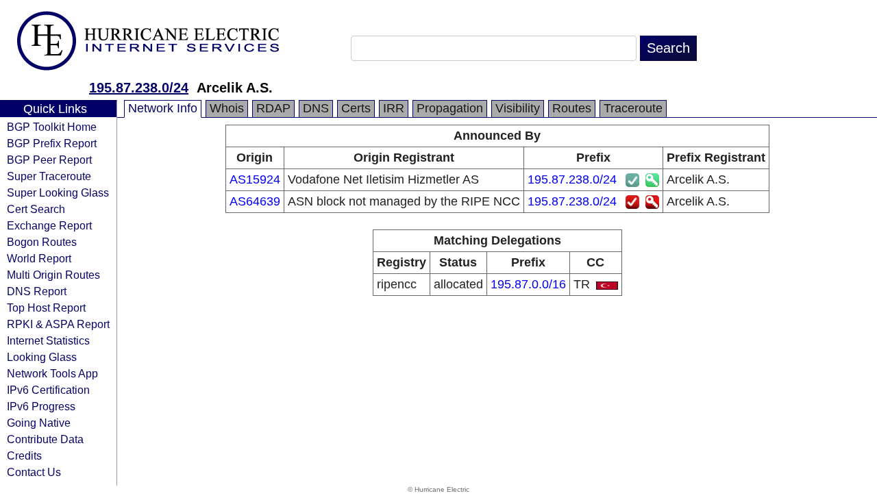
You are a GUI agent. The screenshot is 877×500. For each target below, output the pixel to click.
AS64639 (255, 201)
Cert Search (36, 209)
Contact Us (34, 472)
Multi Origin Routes (53, 274)
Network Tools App (52, 373)
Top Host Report (46, 307)
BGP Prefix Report (52, 143)
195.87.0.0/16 (528, 284)
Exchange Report (49, 225)
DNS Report (36, 291)
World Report (39, 258)
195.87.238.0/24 (138, 87)
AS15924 (255, 179)
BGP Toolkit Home (52, 127)
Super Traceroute (49, 176)
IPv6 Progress (41, 406)
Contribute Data (45, 439)
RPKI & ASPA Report (58, 324)
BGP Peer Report (49, 159)
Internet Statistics (48, 340)
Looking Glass (42, 357)
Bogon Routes (42, 242)
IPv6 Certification (48, 390)
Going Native (39, 422)
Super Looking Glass (58, 192)
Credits (24, 455)
